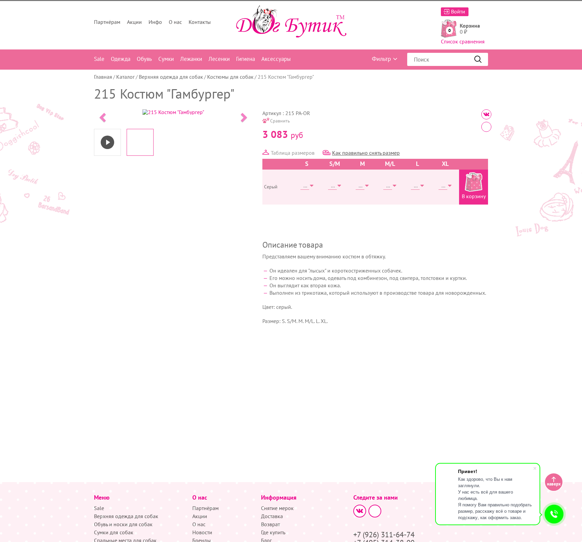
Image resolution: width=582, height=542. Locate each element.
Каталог (125, 76)
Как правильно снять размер (366, 152)
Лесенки (219, 59)
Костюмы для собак (230, 76)
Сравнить (280, 121)
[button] (101, 115)
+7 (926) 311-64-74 (384, 534)
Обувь (144, 59)
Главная (103, 76)
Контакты (200, 22)
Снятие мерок (277, 508)
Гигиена (245, 59)
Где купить (273, 532)
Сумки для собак (113, 532)
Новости (202, 532)
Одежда (120, 59)
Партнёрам (107, 22)
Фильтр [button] (381, 59)
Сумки (166, 59)
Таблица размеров (293, 152)
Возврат (270, 524)
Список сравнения (463, 41)
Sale (99, 59)
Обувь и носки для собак (123, 524)
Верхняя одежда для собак (171, 76)
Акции (134, 22)
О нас (175, 22)
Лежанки (191, 59)
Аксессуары (276, 59)
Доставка (272, 516)
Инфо (155, 22)
